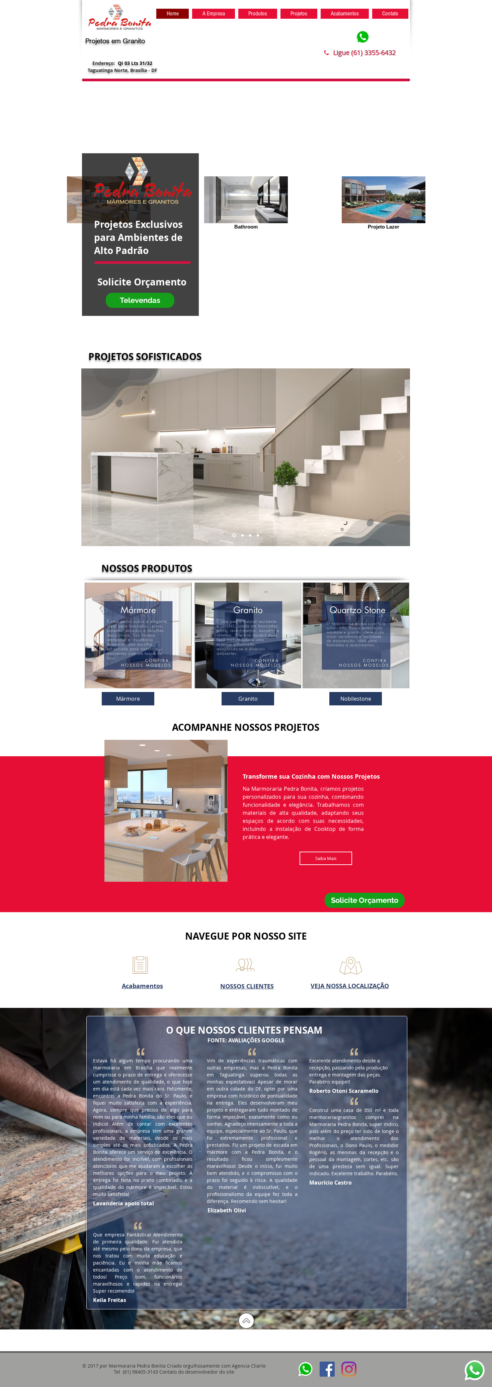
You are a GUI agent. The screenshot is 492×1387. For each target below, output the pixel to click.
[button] (138, 635)
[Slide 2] (242, 535)
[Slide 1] (233, 535)
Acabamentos (142, 986)
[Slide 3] (250, 535)
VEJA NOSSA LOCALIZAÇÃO (350, 986)
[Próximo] (401, 457)
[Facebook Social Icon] (327, 1369)
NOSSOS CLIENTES (247, 986)
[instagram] (348, 1369)
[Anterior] (91, 457)
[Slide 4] (258, 535)
